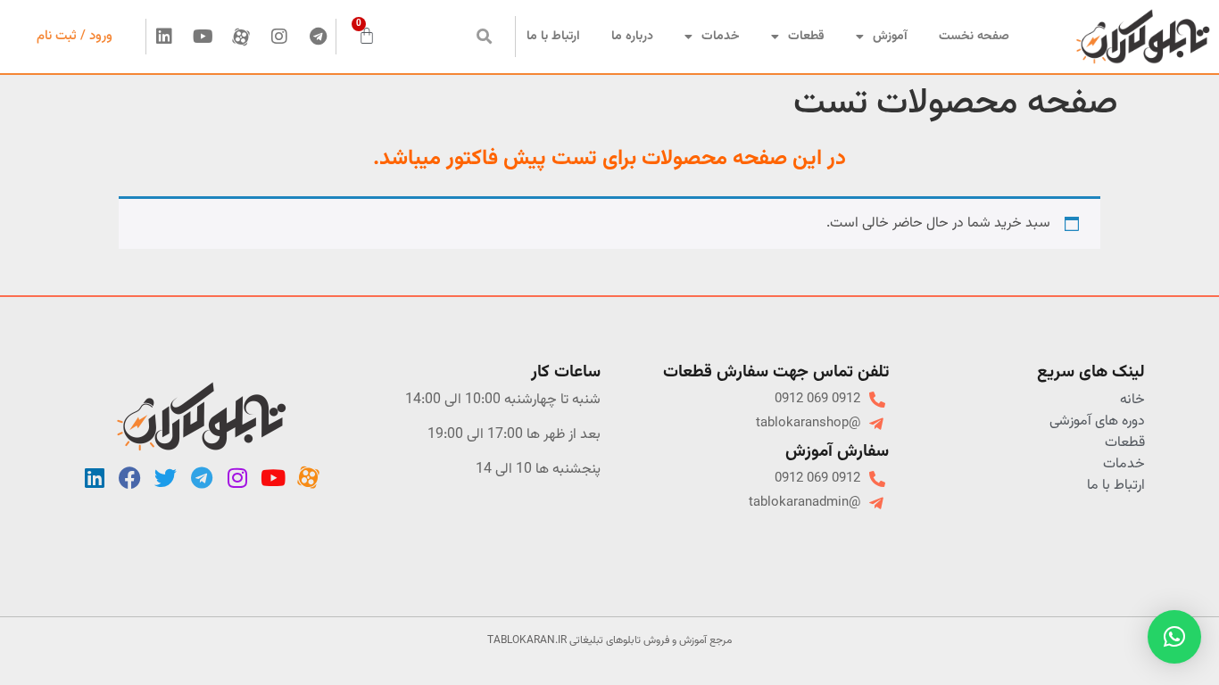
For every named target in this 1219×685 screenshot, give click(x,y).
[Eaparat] (241, 36)
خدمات (720, 36)
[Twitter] (166, 478)
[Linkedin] (164, 36)
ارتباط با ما (553, 36)
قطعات (806, 36)
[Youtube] (202, 36)
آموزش (890, 36)
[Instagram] (279, 36)
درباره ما (632, 36)
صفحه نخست (974, 36)
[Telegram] (318, 36)
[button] (483, 36)
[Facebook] (130, 478)
